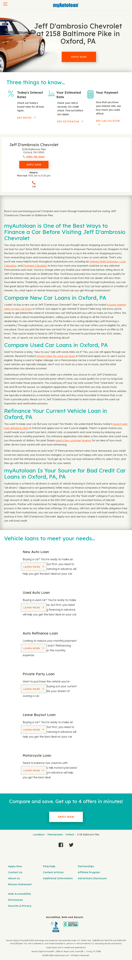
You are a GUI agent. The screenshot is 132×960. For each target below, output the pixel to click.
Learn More (32, 566)
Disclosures (15, 899)
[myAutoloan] (64, 924)
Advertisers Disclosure (92, 878)
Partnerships (86, 866)
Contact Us (15, 872)
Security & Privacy (19, 905)
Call (34, 186)
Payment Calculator (35, 265)
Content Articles (53, 872)
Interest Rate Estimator (103, 261)
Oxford (70, 834)
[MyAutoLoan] (66, 5)
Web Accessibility (19, 893)
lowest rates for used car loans (55, 356)
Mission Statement (20, 884)
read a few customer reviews (73, 440)
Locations (38, 834)
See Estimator (68, 121)
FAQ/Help (49, 866)
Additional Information (58, 878)
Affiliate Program (89, 872)
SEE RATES (24, 117)
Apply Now (79, 56)
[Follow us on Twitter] (71, 844)
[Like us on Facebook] (61, 844)
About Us (14, 878)
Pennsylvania (55, 834)
